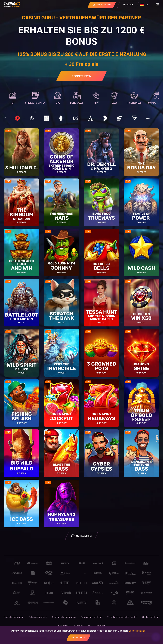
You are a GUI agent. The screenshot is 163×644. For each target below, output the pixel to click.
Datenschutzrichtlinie (91, 617)
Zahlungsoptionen (38, 617)
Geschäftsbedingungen (64, 617)
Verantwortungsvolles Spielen (122, 617)
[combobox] (145, 5)
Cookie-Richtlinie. (137, 631)
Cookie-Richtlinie (150, 617)
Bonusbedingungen (14, 617)
